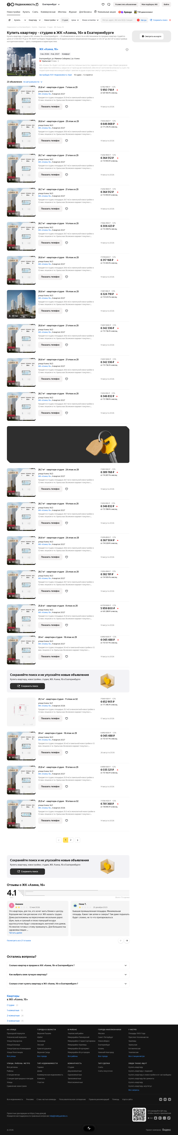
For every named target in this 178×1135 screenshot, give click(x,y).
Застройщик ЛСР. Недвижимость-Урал (55, 75)
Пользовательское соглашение (72, 1099)
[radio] (70, 840)
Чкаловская (133, 1052)
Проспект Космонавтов (138, 1037)
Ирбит (40, 1037)
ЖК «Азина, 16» (44, 94)
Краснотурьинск (44, 1049)
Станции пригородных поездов (20, 1078)
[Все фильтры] (9, 20)
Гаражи (40, 1067)
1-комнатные (13, 1010)
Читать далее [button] (15, 933)
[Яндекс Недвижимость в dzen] (165, 1099)
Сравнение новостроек (17, 1086)
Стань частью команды (46, 1099)
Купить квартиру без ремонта (141, 1078)
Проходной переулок (16, 1033)
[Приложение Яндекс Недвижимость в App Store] (155, 1118)
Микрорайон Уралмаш (77, 1045)
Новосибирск (103, 1041)
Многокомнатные (75, 1082)
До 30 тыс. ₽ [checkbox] (18, 448)
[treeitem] (14, 12)
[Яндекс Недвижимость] (23, 4)
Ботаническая (134, 1049)
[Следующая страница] (77, 840)
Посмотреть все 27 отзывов (19, 941)
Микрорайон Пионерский (78, 1037)
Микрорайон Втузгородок (79, 1052)
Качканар (41, 1041)
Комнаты (41, 1078)
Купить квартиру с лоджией (140, 1071)
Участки (40, 1082)
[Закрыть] (170, 20)
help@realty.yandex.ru (58, 1116)
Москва (101, 1033)
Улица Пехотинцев (15, 1052)
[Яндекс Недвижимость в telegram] (169, 1099)
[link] (166, 4)
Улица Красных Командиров (19, 1049)
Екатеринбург (104, 1045)
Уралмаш (132, 1041)
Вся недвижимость (15, 1099)
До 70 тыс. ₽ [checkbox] (53, 448)
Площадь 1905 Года (136, 1033)
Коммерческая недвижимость (50, 1075)
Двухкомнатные (75, 1071)
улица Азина (43, 91)
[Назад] (120, 940)
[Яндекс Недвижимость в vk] (160, 1099)
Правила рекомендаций (99, 1099)
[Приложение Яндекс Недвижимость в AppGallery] (164, 1118)
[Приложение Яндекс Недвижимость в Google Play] (160, 1118)
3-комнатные (13, 1021)
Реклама (29, 1099)
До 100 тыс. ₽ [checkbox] (70, 448)
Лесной (40, 1045)
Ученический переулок (17, 1037)
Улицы (9, 1082)
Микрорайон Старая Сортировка (81, 1041)
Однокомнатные (75, 1075)
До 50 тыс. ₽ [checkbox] (35, 448)
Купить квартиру (135, 1067)
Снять (100, 1067)
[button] (108, 4)
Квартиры (13, 996)
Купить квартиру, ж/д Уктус (140, 1086)
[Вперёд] (126, 940)
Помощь (115, 1099)
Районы (10, 1071)
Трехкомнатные (74, 1078)
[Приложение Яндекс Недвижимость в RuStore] (168, 1118)
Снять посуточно (105, 1071)
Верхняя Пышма (44, 1033)
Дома (39, 1071)
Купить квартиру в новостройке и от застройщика (149, 1075)
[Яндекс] (166, 1130)
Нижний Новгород (106, 1052)
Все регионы (12, 1067)
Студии (10, 1005)
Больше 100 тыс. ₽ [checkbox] (21, 456)
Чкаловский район (75, 1033)
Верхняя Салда (43, 1052)
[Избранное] (103, 4)
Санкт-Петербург (105, 1037)
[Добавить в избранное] (127, 49)
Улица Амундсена (14, 1041)
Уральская (132, 1045)
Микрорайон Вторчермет (78, 1049)
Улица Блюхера (13, 1045)
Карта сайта (127, 1099)
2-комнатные (13, 1015)
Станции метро (13, 1075)
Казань (101, 1049)
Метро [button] (143, 20)
